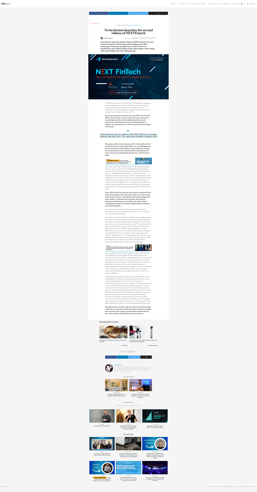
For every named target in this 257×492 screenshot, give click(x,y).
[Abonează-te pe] (136, 38)
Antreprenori (173, 3)
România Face (226, 3)
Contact (254, 486)
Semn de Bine (181, 3)
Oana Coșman (108, 38)
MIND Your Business (201, 3)
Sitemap (245, 486)
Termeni (237, 486)
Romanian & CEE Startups (133, 25)
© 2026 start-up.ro (5, 486)
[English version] (241, 3)
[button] (244, 3)
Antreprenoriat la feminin (214, 3)
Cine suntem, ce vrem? (213, 486)
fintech (125, 405)
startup (118, 405)
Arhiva (249, 486)
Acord (226, 486)
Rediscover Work (235, 3)
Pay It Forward (190, 3)
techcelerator (131, 405)
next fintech (138, 405)
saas (122, 405)
